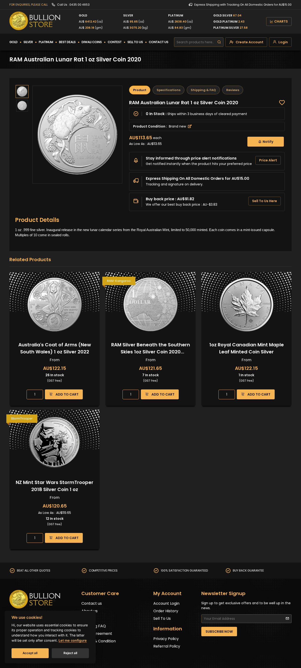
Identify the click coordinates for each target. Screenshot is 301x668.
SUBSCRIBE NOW (219, 631)
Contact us (91, 603)
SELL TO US (135, 42)
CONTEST (115, 42)
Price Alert (268, 160)
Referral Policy (166, 646)
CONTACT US (158, 42)
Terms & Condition (98, 641)
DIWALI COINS (92, 42)
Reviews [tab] (232, 90)
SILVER (28, 42)
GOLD (13, 42)
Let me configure (73, 640)
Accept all (30, 653)
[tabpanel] (207, 155)
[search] (219, 42)
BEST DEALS (67, 42)
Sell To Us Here (264, 201)
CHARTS (281, 21)
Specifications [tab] (168, 90)
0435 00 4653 (79, 5)
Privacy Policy (166, 638)
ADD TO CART (67, 394)
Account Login (166, 603)
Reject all (70, 653)
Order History (165, 611)
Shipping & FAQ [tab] (203, 90)
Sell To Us (162, 618)
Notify (268, 141)
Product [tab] (139, 90)
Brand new (178, 126)
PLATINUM (46, 42)
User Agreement (96, 633)
